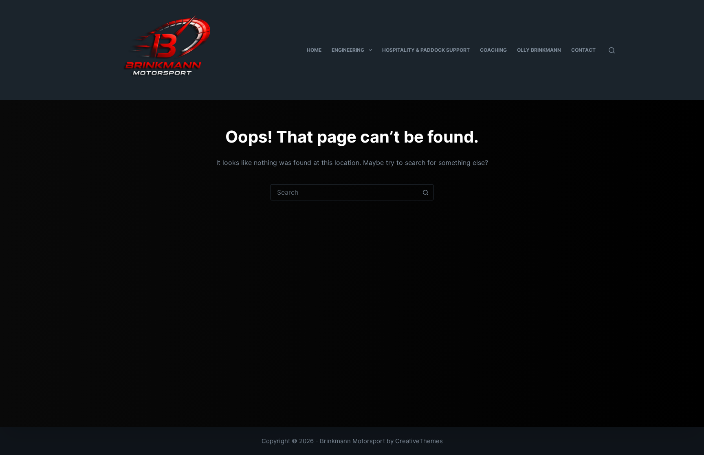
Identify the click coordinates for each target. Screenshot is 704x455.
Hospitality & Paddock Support (426, 50)
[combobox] (344, 192)
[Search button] (425, 192)
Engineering (348, 50)
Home (314, 50)
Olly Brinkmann (539, 50)
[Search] (612, 50)
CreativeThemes (419, 441)
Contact (583, 50)
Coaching (493, 50)
